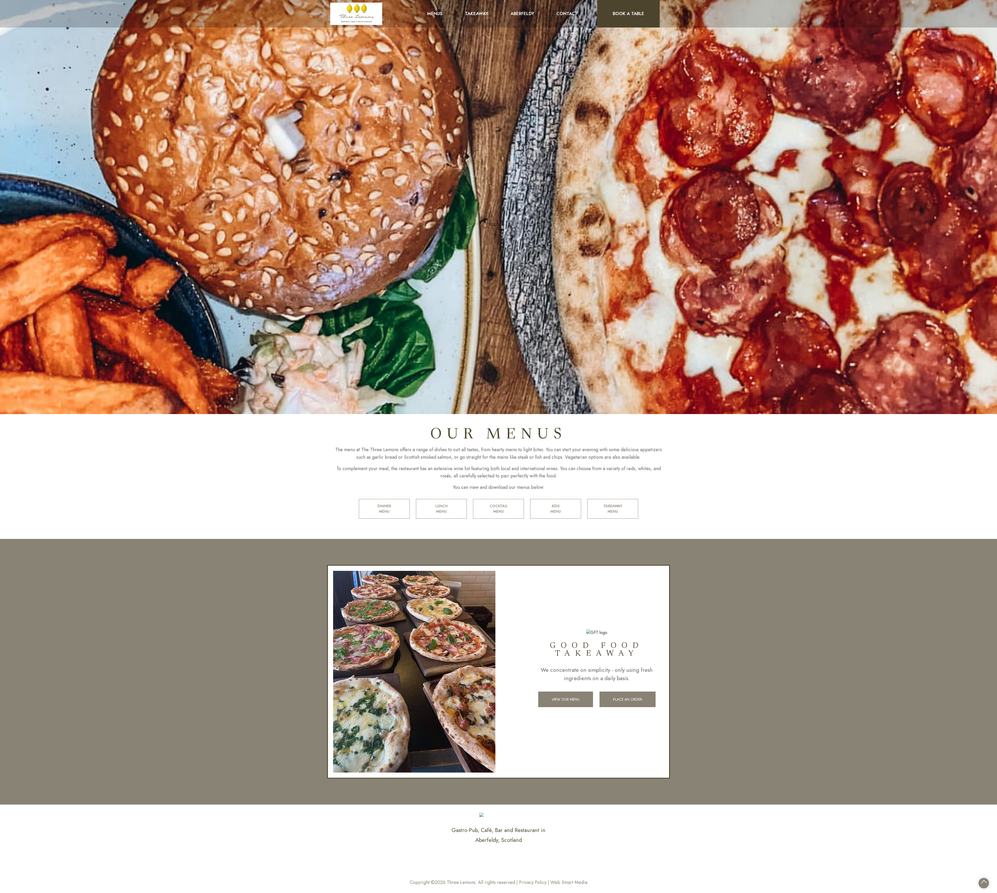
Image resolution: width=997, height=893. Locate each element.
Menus (434, 13)
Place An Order (627, 699)
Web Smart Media (568, 882)
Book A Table (628, 13)
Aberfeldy (522, 13)
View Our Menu (566, 699)
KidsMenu (555, 508)
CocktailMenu (499, 508)
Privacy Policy (533, 882)
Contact (566, 13)
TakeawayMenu (612, 508)
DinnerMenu (384, 508)
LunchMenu (441, 508)
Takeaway (476, 13)
